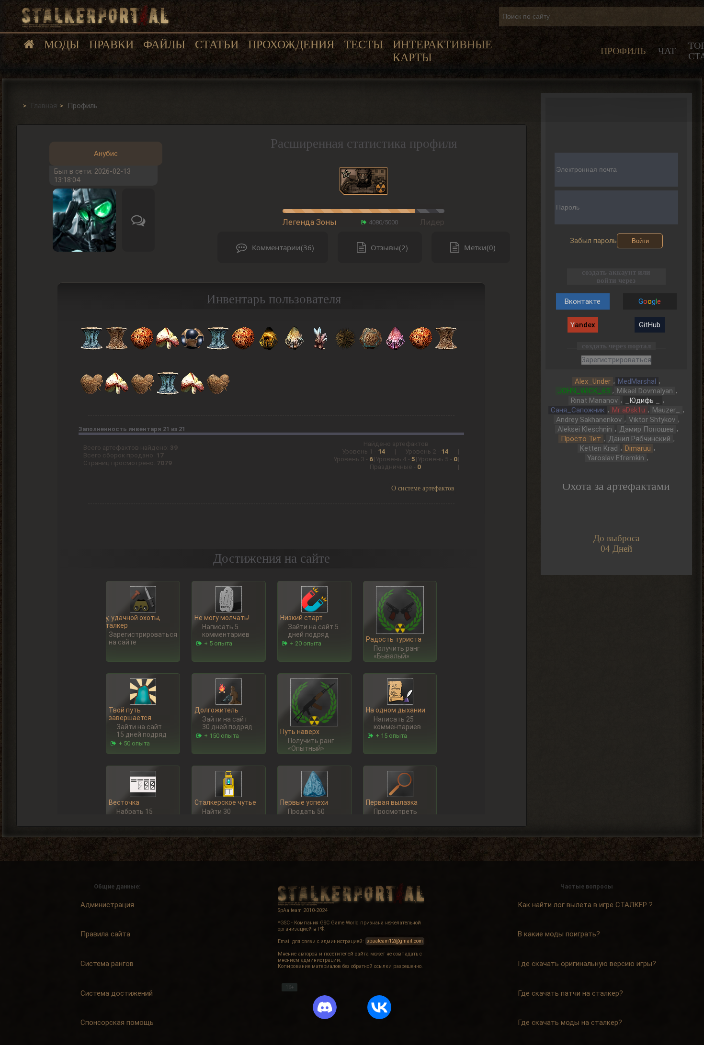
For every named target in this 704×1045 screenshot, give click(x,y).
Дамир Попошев (646, 429)
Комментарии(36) (283, 247)
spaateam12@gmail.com (395, 941)
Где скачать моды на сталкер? (570, 1022)
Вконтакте (583, 301)
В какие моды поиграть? (559, 934)
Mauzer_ (666, 410)
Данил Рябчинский (639, 438)
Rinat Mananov (594, 400)
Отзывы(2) (389, 247)
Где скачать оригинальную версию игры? (587, 963)
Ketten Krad (599, 448)
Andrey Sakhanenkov (589, 419)
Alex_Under (593, 381)
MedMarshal (637, 381)
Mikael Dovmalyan (645, 391)
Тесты (363, 44)
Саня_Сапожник (578, 410)
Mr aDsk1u (628, 410)
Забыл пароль (593, 240)
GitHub (649, 325)
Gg (649, 301)
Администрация (107, 904)
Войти (640, 241)
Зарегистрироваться (616, 360)
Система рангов (107, 963)
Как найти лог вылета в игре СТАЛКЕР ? (585, 904)
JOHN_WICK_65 (584, 391)
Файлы (164, 44)
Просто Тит (581, 438)
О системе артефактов (422, 488)
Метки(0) (480, 247)
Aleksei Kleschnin (584, 429)
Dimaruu (638, 448)
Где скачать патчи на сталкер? (570, 993)
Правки (111, 44)
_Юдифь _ (642, 400)
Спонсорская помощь (117, 1022)
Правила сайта (105, 934)
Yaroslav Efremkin (615, 458)
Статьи (216, 44)
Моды (61, 44)
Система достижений (116, 993)
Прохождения (291, 44)
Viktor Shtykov (652, 419)
